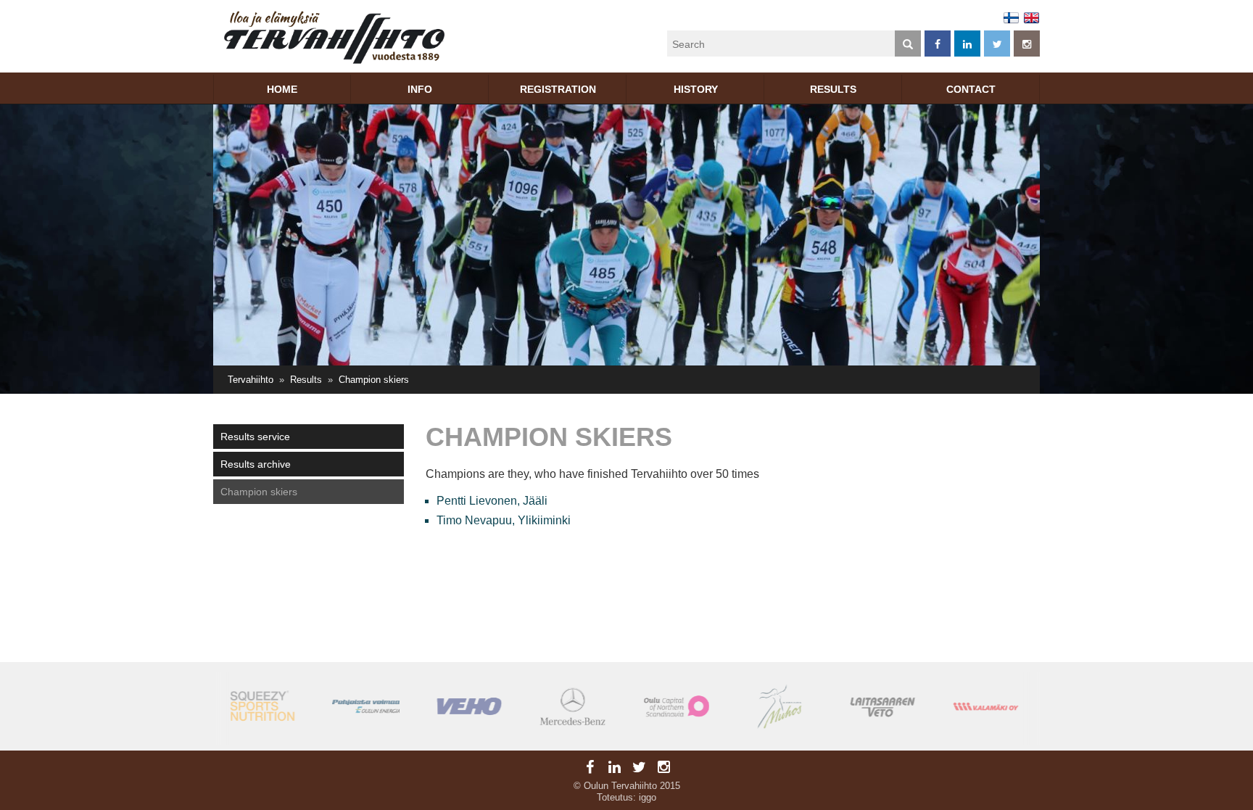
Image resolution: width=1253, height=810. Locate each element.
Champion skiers (258, 491)
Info (420, 89)
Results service (255, 436)
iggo (647, 797)
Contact (971, 89)
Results (833, 89)
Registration (558, 89)
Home (282, 89)
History (696, 89)
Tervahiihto (250, 379)
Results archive (255, 464)
